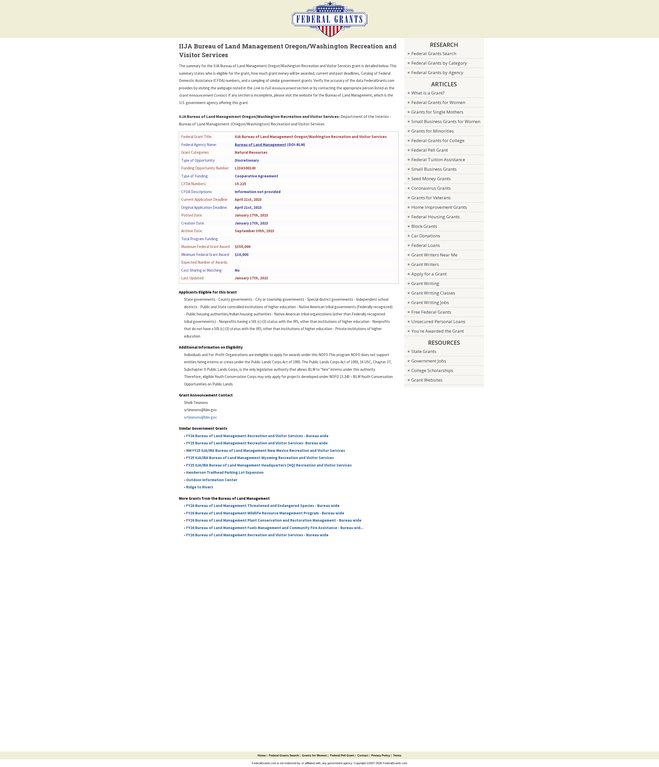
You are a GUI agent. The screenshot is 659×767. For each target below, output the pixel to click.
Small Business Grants (434, 169)
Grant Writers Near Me (434, 255)
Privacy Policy (380, 755)
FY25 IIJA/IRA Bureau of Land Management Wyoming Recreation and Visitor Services (260, 457)
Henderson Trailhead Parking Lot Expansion (225, 472)
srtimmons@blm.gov (200, 417)
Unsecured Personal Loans (438, 321)
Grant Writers (425, 264)
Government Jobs (428, 361)
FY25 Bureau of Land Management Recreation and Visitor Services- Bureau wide (257, 443)
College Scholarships (432, 370)
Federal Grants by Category (439, 63)
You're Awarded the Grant (437, 331)
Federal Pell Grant (429, 150)
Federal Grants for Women (438, 102)
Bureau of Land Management (260, 144)
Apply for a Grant (429, 274)
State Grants (423, 351)
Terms (397, 755)
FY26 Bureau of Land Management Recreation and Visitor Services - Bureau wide (257, 435)
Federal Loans (425, 245)
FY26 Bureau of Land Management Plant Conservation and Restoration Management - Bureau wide (273, 520)
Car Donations (425, 236)
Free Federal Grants (431, 312)
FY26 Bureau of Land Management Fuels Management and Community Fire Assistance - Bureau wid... (274, 527)
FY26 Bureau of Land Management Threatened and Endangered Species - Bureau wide (263, 505)
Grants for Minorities (432, 131)
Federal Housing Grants (435, 217)
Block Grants (424, 226)
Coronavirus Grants (431, 188)
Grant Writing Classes (433, 293)
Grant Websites (427, 380)
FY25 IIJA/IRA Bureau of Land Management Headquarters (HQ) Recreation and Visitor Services (269, 465)
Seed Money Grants (431, 179)
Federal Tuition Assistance (438, 159)
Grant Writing (425, 283)
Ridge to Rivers (199, 487)
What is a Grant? (428, 93)
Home (262, 755)
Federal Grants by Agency (437, 72)
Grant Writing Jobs (430, 302)
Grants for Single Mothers (437, 112)
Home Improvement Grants (439, 207)
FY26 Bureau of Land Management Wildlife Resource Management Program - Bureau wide (265, 513)
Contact (362, 755)
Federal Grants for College (437, 140)
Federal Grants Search (433, 53)
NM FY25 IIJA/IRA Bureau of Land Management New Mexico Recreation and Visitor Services (265, 450)
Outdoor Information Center (211, 479)
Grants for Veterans (431, 198)
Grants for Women (314, 755)
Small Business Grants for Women (445, 121)
